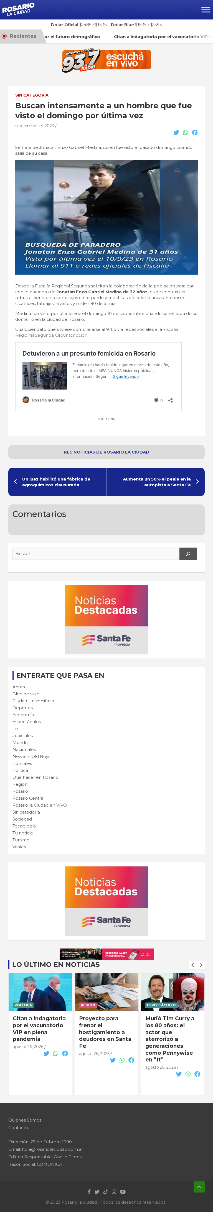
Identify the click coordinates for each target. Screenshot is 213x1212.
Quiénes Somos (24, 1120)
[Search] (188, 554)
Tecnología (24, 826)
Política (20, 770)
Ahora (18, 686)
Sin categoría (32, 95)
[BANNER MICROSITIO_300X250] (106, 587)
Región (19, 784)
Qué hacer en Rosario (35, 777)
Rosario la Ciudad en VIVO (39, 805)
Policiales (22, 763)
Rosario (20, 791)
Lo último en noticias (56, 964)
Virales (19, 846)
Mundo (20, 742)
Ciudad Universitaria (33, 700)
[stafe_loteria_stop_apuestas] (107, 951)
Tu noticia (22, 833)
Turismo (20, 840)
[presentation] (193, 965)
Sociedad (22, 819)
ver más (106, 418)
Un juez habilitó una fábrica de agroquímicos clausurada (56, 481)
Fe (15, 728)
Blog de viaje (25, 693)
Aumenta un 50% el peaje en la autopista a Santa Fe (157, 481)
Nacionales (24, 749)
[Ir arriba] (199, 1187)
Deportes (22, 707)
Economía (23, 714)
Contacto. (18, 1127)
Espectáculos (26, 721)
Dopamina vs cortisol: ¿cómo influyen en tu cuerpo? (166, 1028)
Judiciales (22, 735)
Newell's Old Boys (31, 756)
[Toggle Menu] (205, 9)
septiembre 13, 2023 (34, 125)
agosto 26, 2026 (28, 1053)
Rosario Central (28, 798)
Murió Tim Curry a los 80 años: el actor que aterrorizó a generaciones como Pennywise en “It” (103, 1039)
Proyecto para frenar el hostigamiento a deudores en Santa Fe (39, 1032)
